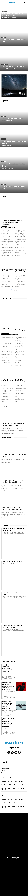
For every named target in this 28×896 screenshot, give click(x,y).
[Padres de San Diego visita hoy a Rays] (14, 181)
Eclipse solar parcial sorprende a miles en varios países (13, 626)
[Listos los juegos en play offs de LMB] (14, 34)
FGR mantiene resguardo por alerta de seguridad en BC (7, 380)
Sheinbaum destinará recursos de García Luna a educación (13, 424)
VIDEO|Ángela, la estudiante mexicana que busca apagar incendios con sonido (9, 668)
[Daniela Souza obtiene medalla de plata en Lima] (14, 136)
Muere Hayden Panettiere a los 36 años (13, 593)
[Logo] (14, 2)
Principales (4, 227)
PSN (20, 858)
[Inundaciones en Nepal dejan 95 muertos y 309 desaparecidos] (14, 499)
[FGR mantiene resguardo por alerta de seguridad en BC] (7, 373)
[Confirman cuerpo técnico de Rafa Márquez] (14, 113)
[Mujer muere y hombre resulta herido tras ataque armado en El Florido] (21, 264)
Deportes (4, 37)
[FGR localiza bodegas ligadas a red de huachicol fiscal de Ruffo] (14, 313)
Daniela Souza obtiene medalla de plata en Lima (13, 785)
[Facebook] (8, 752)
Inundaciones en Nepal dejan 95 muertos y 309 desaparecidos (12, 508)
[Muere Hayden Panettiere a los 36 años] (14, 611)
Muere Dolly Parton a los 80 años (13, 561)
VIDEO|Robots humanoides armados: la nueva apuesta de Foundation (8, 686)
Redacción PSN (5, 17)
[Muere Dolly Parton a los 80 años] (14, 578)
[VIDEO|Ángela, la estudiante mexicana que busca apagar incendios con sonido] (21, 669)
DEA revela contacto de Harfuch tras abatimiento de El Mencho (12, 481)
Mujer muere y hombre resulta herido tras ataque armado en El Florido (20, 271)
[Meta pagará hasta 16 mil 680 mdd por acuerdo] (14, 547)
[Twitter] (12, 752)
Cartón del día (5, 64)
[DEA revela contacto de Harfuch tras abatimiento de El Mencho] (14, 472)
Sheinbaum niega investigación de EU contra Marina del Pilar (20, 380)
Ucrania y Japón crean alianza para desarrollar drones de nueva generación (8, 705)
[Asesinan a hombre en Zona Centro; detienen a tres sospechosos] (14, 209)
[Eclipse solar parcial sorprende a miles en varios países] (14, 644)
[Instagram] (19, 752)
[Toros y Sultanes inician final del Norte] (14, 159)
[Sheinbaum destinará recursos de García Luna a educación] (14, 415)
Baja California (5, 334)
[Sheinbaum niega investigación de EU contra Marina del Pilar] (21, 373)
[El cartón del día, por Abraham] (14, 59)
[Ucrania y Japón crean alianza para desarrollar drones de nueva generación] (21, 705)
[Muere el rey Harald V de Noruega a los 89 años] (14, 446)
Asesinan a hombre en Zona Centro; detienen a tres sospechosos (12, 222)
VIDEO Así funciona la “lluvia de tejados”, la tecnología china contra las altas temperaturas (8, 722)
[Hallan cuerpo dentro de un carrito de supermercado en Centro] (7, 264)
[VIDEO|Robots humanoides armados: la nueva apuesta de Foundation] (21, 686)
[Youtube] (15, 752)
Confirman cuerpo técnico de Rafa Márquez (12, 781)
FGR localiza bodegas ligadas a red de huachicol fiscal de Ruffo (13, 330)
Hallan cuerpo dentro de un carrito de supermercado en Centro (7, 271)
